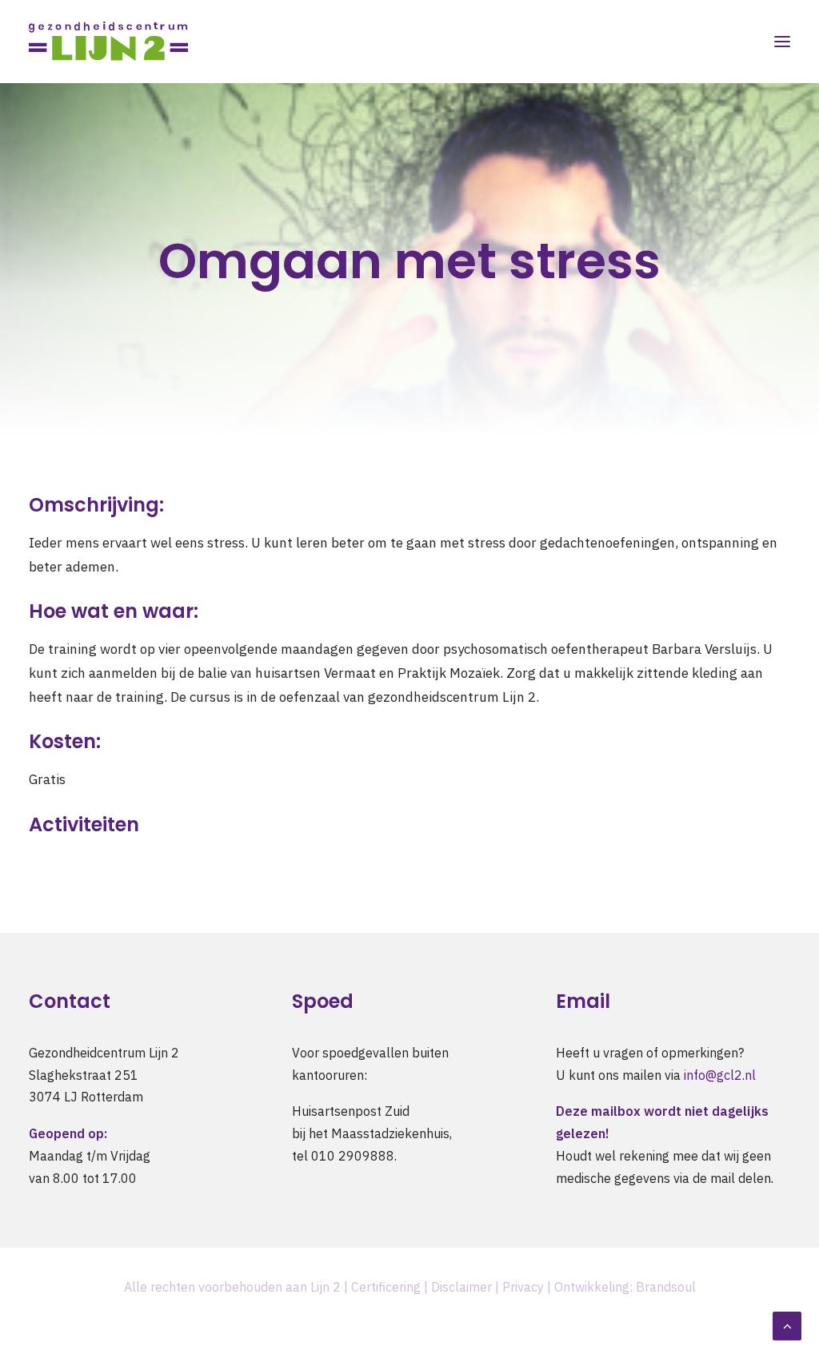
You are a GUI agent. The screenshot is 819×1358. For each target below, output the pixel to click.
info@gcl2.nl (720, 1075)
